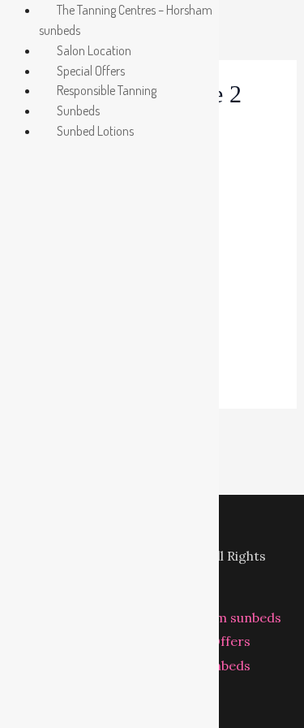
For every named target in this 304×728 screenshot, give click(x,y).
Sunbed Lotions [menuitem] (95, 131)
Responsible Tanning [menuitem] (106, 90)
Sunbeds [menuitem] (78, 110)
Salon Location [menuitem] (94, 50)
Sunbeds (224, 665)
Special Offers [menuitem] (91, 71)
